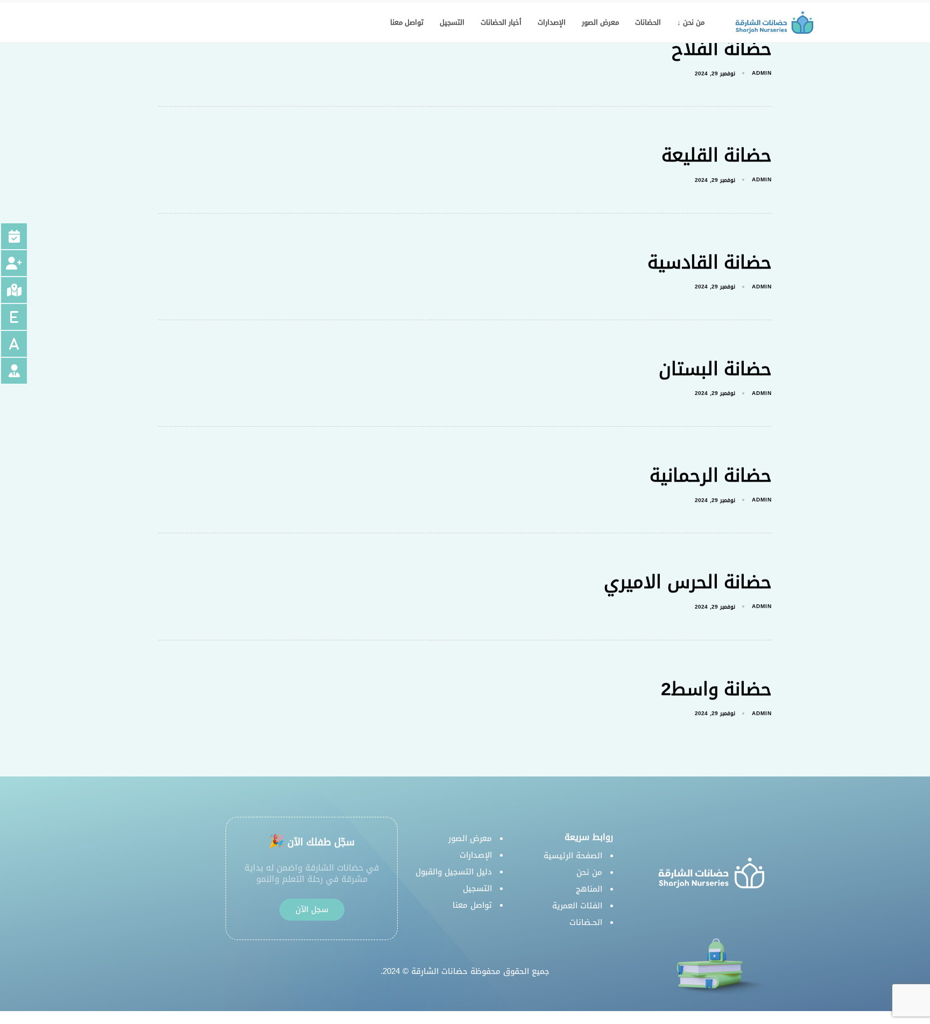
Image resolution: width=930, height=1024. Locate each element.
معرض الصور (600, 22)
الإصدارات (552, 22)
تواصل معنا (407, 22)
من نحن (589, 872)
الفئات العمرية (577, 905)
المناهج (589, 888)
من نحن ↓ (690, 22)
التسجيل (452, 22)
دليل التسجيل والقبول (453, 871)
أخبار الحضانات (501, 22)
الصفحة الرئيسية (573, 855)
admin (762, 73)
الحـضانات (585, 922)
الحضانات (648, 22)
